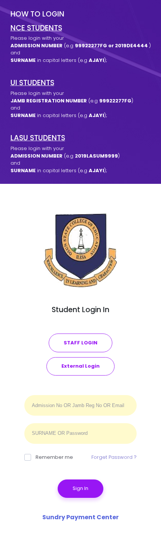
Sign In (80, 488)
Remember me (54, 457)
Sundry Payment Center (80, 517)
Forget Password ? (114, 457)
